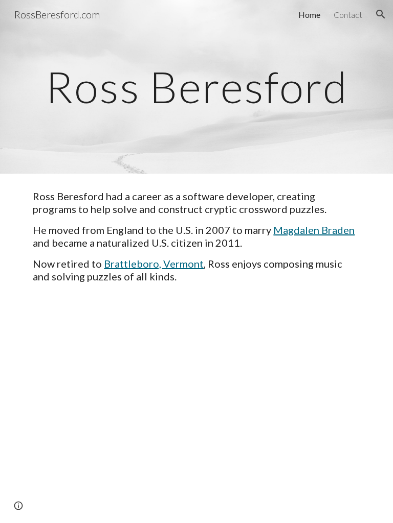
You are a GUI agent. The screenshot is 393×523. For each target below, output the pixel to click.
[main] (196, 86)
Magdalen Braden (314, 230)
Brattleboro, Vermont (154, 263)
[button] (380, 14)
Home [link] (309, 14)
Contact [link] (348, 14)
